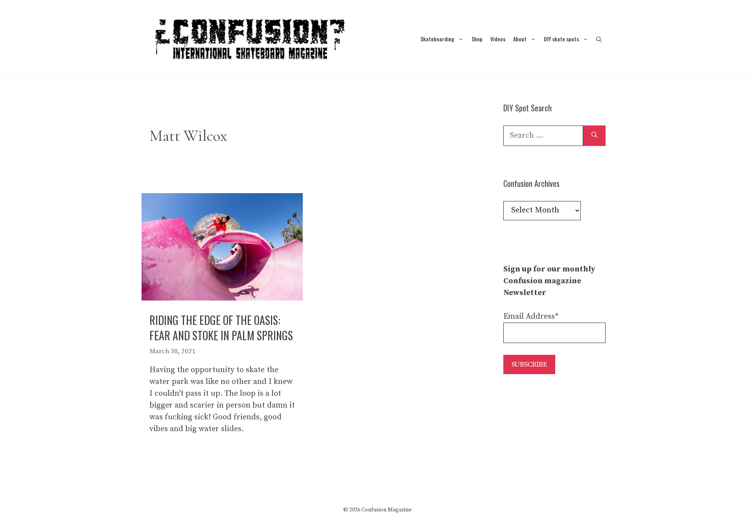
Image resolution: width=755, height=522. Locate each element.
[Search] (594, 135)
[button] (599, 39)
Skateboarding (437, 39)
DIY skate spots (561, 39)
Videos (497, 39)
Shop (476, 39)
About (520, 39)
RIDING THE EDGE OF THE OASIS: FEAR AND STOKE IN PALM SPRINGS (221, 327)
